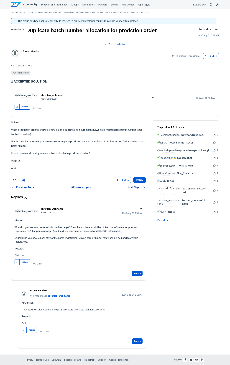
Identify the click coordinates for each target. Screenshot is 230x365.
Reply (137, 273)
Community (30, 4)
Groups (75, 4)
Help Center (128, 4)
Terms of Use (42, 360)
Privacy (29, 360)
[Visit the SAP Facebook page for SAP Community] (185, 359)
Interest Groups (44, 12)
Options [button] (215, 29)
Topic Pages (144, 4)
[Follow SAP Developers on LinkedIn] (202, 359)
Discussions (97, 12)
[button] (205, 56)
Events (114, 4)
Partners (102, 4)
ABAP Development (21, 73)
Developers (88, 4)
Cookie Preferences (119, 360)
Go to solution (117, 44)
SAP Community (18, 12)
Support (102, 360)
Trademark (89, 360)
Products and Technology (54, 4)
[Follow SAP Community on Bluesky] (191, 359)
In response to (51, 296)
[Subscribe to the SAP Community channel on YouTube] (196, 359)
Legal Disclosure (72, 360)
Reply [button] (139, 180)
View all (161, 220)
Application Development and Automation (71, 12)
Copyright (56, 360)
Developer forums (93, 21)
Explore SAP (199, 4)
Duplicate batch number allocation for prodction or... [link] (127, 12)
